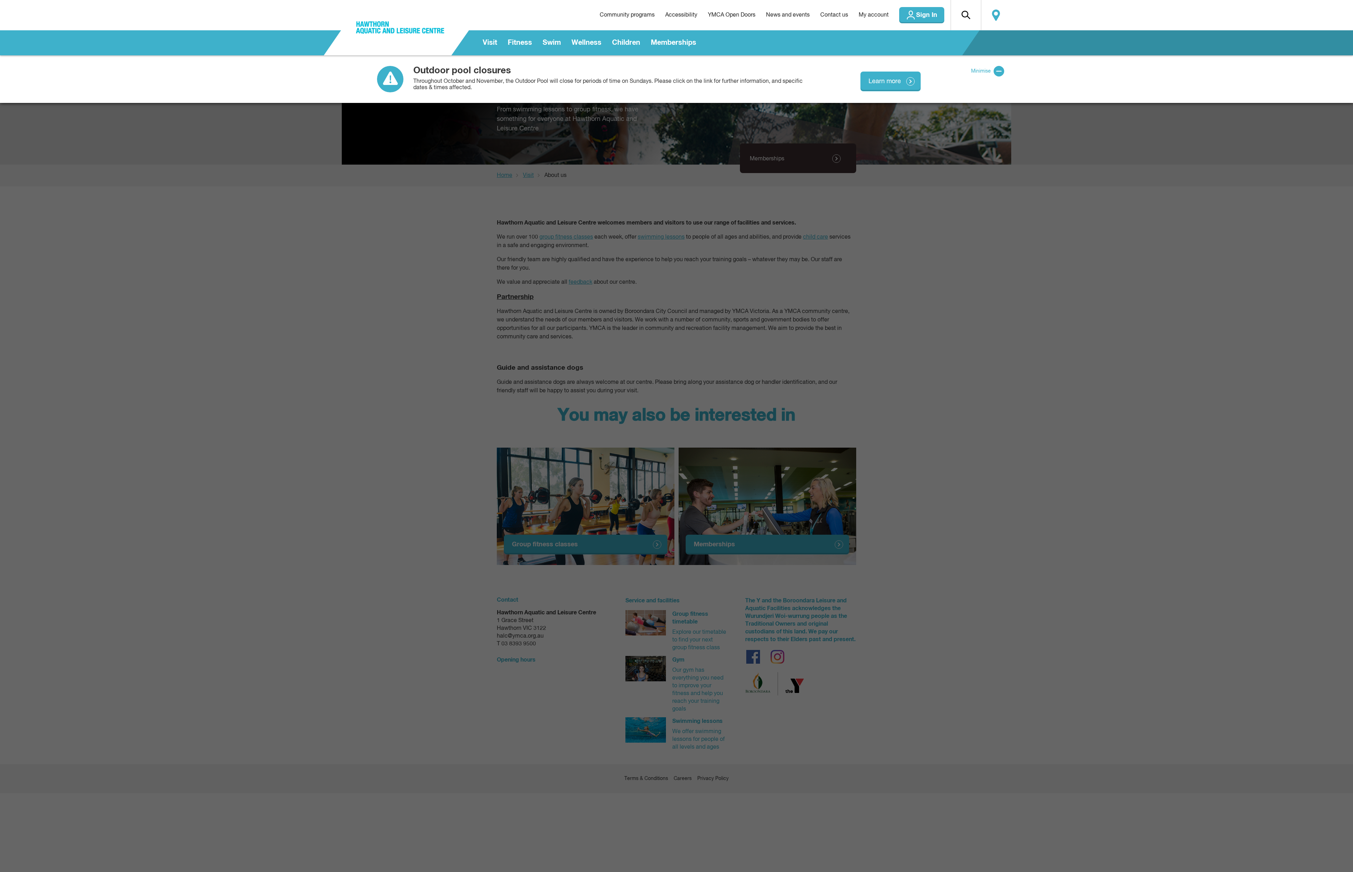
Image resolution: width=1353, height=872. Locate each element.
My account (874, 15)
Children (626, 42)
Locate (996, 15)
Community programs (627, 15)
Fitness (520, 42)
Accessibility (681, 15)
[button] (966, 15)
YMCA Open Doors (731, 15)
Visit (490, 42)
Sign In (926, 15)
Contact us (834, 15)
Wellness (586, 42)
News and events (788, 15)
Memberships (673, 42)
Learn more (885, 81)
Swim (552, 42)
